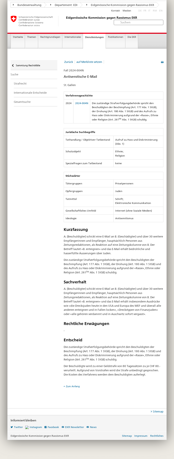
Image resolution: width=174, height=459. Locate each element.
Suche (14, 74)
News (93, 427)
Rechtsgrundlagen (50, 37)
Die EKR (132, 37)
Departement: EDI (65, 5)
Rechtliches (156, 435)
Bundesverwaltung (29, 5)
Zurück (68, 62)
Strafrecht (20, 83)
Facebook (53, 427)
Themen (31, 37)
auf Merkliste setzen (89, 62)
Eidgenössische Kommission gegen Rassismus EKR (122, 5)
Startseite (18, 37)
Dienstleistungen (94, 37)
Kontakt (115, 10)
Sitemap (158, 411)
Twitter (18, 427)
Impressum (140, 435)
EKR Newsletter (74, 427)
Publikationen (115, 37)
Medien (127, 10)
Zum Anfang (73, 386)
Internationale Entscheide (30, 92)
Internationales (73, 37)
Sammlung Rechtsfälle (27, 65)
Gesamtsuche (22, 101)
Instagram (36, 427)
